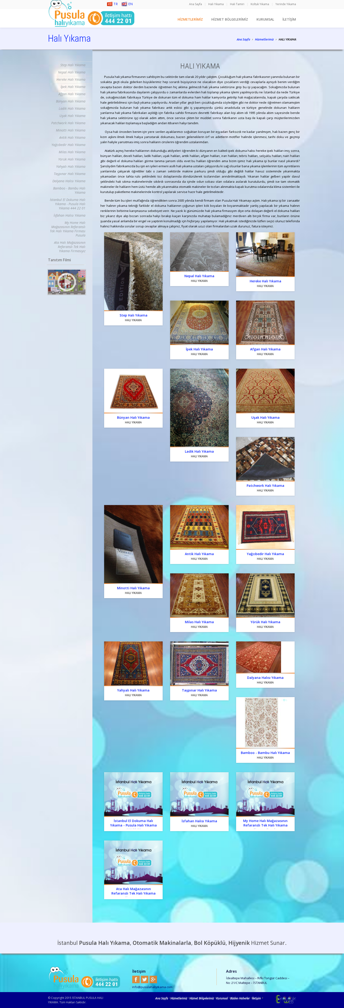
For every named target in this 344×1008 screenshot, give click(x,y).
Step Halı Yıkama (72, 65)
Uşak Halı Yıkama (72, 115)
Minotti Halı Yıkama (70, 130)
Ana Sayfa (195, 4)
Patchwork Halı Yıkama (68, 123)
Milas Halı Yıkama (72, 152)
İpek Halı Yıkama (73, 86)
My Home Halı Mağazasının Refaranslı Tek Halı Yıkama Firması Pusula (67, 228)
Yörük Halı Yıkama (71, 159)
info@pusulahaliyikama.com (152, 987)
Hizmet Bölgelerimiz (201, 998)
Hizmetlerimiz (264, 39)
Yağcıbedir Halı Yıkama (68, 144)
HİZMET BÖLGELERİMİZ (229, 19)
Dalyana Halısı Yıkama (68, 181)
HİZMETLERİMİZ (190, 19)
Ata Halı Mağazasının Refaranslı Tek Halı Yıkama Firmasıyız (69, 246)
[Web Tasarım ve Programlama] (279, 999)
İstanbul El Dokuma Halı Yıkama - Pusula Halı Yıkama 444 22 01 (67, 203)
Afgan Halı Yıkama (72, 94)
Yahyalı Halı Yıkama (70, 166)
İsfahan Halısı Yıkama (69, 215)
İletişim (256, 998)
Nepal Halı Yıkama (71, 72)
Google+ (153, 979)
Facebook (136, 979)
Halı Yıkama (216, 4)
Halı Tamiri (237, 4)
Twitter (144, 979)
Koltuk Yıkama (260, 4)
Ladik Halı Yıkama (72, 108)
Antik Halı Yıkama (72, 137)
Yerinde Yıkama (285, 4)
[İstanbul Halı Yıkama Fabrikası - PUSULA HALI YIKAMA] (66, 282)
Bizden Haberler (239, 998)
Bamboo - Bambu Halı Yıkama (69, 190)
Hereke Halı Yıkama (70, 79)
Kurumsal (222, 998)
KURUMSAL (265, 19)
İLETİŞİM (289, 19)
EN (130, 4)
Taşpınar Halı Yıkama (69, 173)
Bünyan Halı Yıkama (70, 101)
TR (115, 4)
